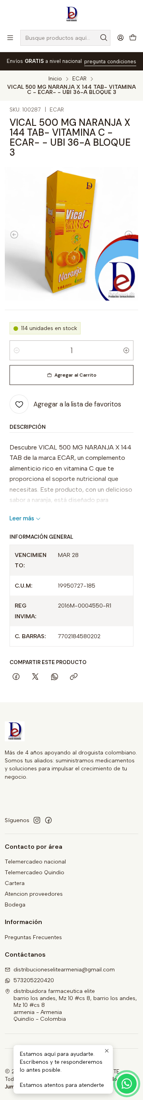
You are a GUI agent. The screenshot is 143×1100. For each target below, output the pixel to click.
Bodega (15, 904)
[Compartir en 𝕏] (35, 677)
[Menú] (10, 37)
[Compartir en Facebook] (16, 677)
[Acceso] (120, 37)
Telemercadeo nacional (35, 861)
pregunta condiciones (110, 61)
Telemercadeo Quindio (34, 872)
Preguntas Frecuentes (33, 937)
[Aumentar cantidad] (126, 350)
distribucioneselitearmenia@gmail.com (64, 969)
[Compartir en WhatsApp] (54, 677)
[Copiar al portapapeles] (73, 677)
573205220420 (34, 980)
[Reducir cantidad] (16, 350)
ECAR (79, 79)
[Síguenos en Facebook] (48, 820)
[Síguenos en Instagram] (37, 820)
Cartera (15, 883)
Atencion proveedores (34, 894)
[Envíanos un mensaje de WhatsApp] (127, 1084)
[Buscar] (103, 38)
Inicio (55, 79)
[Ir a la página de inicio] (71, 14)
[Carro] (133, 38)
